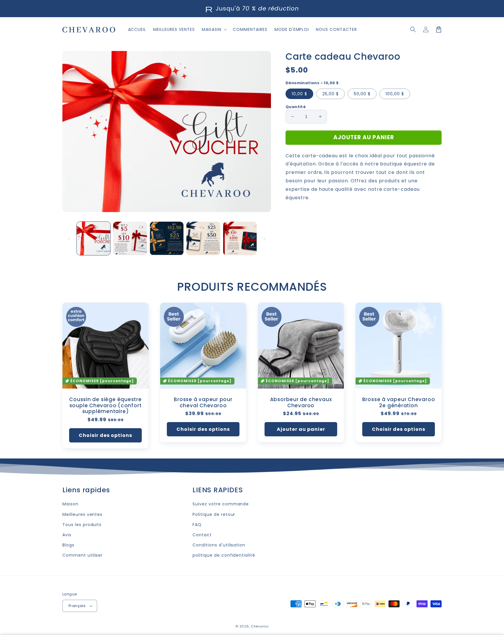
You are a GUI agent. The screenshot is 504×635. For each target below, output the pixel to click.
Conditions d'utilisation (218, 545)
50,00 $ (362, 94)
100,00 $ (395, 94)
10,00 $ (299, 94)
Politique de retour (213, 514)
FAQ (197, 525)
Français (77, 605)
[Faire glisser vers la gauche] (68, 238)
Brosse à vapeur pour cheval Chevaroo (203, 402)
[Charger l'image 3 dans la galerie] (166, 238)
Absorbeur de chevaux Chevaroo (301, 402)
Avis (66, 535)
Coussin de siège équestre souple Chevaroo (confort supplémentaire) (105, 405)
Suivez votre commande (220, 504)
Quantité (296, 107)
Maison (70, 504)
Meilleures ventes (82, 514)
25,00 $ (330, 94)
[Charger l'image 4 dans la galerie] (203, 238)
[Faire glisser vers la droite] (264, 238)
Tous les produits (82, 525)
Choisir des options (105, 435)
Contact (202, 535)
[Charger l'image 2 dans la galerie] (130, 238)
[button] (413, 29)
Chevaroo (260, 626)
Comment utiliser (82, 555)
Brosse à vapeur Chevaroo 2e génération (398, 402)
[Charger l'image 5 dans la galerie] (240, 238)
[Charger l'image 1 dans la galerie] (93, 238)
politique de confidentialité (223, 555)
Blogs (68, 545)
